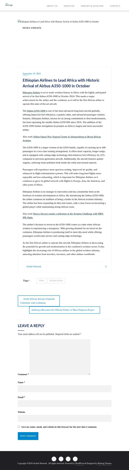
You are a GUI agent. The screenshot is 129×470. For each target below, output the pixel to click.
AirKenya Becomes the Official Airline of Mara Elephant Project (62, 310)
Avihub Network (33, 266)
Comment (23, 374)
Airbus (41, 280)
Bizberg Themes (105, 463)
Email (21, 397)
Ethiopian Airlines (31, 92)
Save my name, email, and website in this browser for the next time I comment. (59, 427)
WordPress (79, 463)
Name (21, 382)
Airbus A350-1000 (36, 111)
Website (21, 412)
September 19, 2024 (32, 73)
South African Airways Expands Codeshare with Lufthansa (37, 301)
